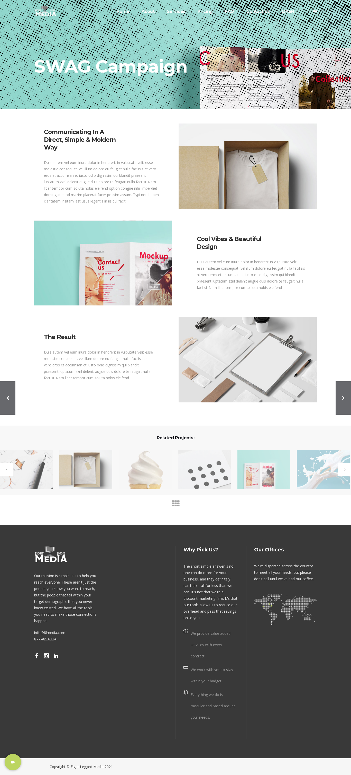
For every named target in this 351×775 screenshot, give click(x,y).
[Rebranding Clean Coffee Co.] (320, 470)
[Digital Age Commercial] (260, 470)
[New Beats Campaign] (201, 470)
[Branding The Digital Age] (82, 470)
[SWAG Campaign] (142, 470)
